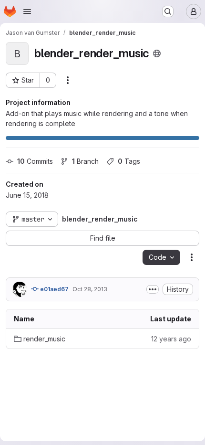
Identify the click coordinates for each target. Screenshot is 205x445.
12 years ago (171, 339)
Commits (35, 161)
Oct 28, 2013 (89, 289)
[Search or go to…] (168, 11)
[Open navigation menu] (27, 11)
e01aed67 (54, 289)
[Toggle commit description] (152, 289)
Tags (129, 161)
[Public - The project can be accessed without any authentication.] (157, 53)
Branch (85, 161)
